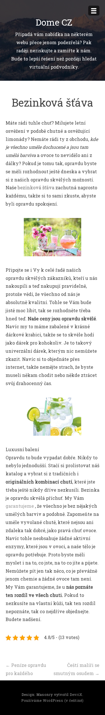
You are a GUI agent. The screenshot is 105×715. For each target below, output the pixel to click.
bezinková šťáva (36, 187)
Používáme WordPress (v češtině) (52, 700)
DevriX (76, 694)
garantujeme (20, 506)
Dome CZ (54, 22)
